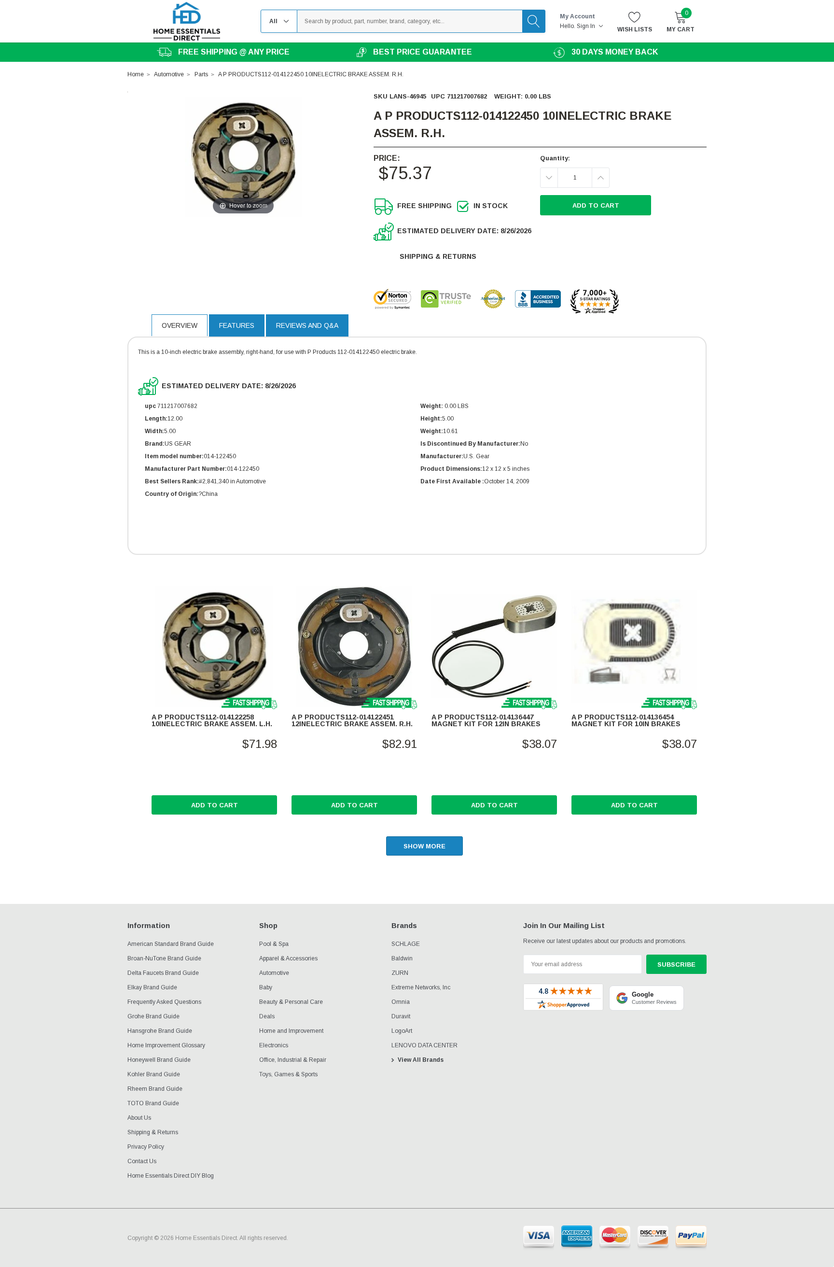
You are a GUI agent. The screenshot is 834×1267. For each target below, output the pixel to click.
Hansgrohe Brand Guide (159, 1031)
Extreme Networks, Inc (420, 987)
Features (236, 325)
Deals (267, 1016)
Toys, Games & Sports (288, 1074)
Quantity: (555, 158)
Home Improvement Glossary (166, 1045)
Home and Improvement (291, 1031)
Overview (179, 325)
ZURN (399, 973)
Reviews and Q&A (307, 325)
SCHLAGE (405, 944)
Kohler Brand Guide (153, 1074)
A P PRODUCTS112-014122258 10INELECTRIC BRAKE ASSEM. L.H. (212, 720)
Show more (424, 846)
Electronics (273, 1045)
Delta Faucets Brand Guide (163, 973)
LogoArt (401, 1031)
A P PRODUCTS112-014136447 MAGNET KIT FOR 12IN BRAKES (486, 720)
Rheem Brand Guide (154, 1088)
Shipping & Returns (438, 256)
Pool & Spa (274, 944)
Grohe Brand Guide (153, 1016)
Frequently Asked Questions (164, 1002)
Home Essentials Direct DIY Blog (170, 1175)
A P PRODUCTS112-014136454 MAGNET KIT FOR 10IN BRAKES (626, 720)
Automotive (274, 973)
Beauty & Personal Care (291, 1002)
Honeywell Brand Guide (159, 1059)
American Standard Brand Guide (170, 944)
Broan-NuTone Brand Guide (164, 958)
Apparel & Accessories (288, 958)
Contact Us (141, 1161)
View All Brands (421, 1059)
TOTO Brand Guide (153, 1103)
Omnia (400, 1002)
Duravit (400, 1016)
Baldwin (402, 958)
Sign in (587, 26)
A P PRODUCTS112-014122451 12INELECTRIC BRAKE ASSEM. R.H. (352, 720)
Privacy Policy (145, 1146)
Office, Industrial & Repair (292, 1059)
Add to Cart (214, 805)
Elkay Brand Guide (152, 987)
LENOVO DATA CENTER (424, 1045)
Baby (265, 987)
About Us (139, 1117)
